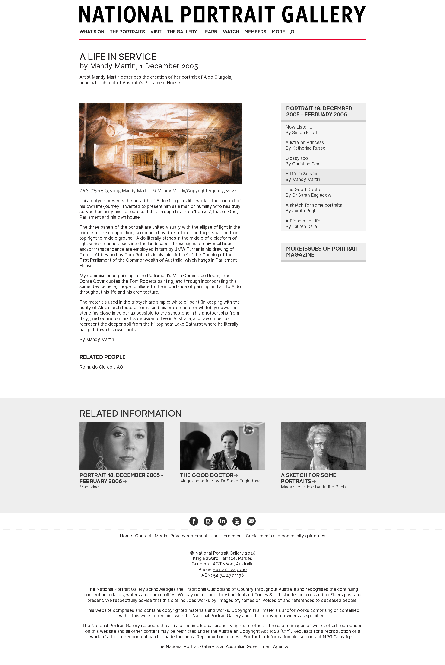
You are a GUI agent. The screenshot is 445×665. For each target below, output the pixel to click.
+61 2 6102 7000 (230, 569)
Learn (210, 32)
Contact (143, 536)
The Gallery (182, 32)
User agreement (226, 536)
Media (161, 536)
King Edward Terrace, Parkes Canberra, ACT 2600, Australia (222, 561)
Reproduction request (219, 636)
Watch (231, 32)
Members (255, 32)
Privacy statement (188, 536)
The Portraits (127, 32)
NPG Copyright (338, 636)
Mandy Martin (113, 66)
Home (126, 536)
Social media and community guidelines (285, 536)
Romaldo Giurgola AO (101, 367)
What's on (91, 32)
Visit (156, 32)
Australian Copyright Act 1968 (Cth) (255, 631)
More (278, 32)
